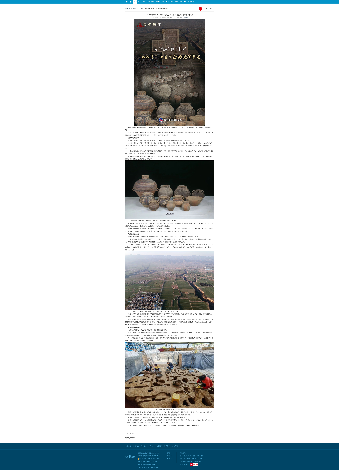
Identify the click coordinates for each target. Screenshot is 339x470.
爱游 (207, 5)
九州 (134, 8)
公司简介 (169, 453)
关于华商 (128, 446)
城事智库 (191, 1)
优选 (211, 5)
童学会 (158, 1)
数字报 (198, 5)
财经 (163, 1)
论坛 (192, 5)
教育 (152, 1)
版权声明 (186, 17)
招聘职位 (169, 456)
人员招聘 (159, 446)
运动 (144, 1)
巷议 (202, 456)
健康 (171, 1)
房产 (180, 1)
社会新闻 (139, 8)
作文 (198, 456)
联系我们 (167, 446)
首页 (126, 8)
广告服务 (144, 446)
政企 (185, 1)
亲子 (181, 456)
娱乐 (139, 1)
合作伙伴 (151, 446)
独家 (148, 1)
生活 (176, 1)
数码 (167, 1)
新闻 (135, 1)
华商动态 (136, 446)
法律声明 (175, 446)
